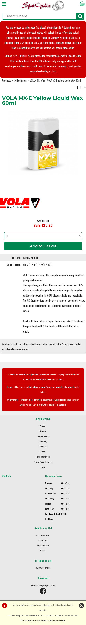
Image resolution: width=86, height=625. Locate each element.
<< (76, 87)
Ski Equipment (20, 80)
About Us (43, 451)
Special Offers (43, 436)
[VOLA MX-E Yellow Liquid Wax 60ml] (43, 143)
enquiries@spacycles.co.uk (44, 585)
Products (6, 80)
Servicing (43, 441)
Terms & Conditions (43, 456)
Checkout (43, 431)
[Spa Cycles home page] (43, 10)
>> (85, 87)
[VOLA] (20, 217)
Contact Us (43, 446)
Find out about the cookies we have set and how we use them (43, 620)
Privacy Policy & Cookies (43, 461)
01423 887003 (44, 567)
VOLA (32, 80)
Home (43, 466)
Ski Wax (41, 80)
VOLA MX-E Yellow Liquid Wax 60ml (64, 80)
